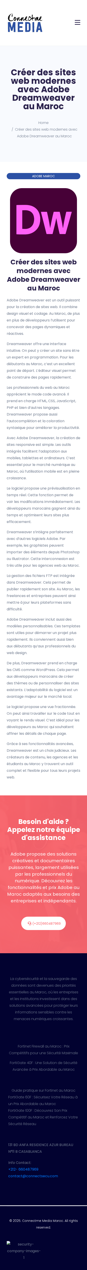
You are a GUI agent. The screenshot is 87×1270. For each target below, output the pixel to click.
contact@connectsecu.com (33, 1176)
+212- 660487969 (23, 1169)
